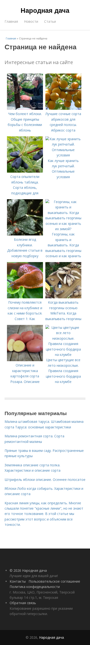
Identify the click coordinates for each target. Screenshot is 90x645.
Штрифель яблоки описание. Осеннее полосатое (45, 479)
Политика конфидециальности (35, 586)
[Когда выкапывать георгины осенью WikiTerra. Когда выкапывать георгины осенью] (63, 297)
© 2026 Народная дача (28, 570)
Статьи (50, 21)
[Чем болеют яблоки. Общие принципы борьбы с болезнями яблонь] (25, 108)
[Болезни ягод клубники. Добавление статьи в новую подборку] (25, 234)
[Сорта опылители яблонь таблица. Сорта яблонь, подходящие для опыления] (25, 171)
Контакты (18, 581)
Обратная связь (23, 603)
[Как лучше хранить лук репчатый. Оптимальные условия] (63, 155)
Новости (31, 21)
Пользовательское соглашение (54, 581)
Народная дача (45, 10)
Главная (11, 21)
